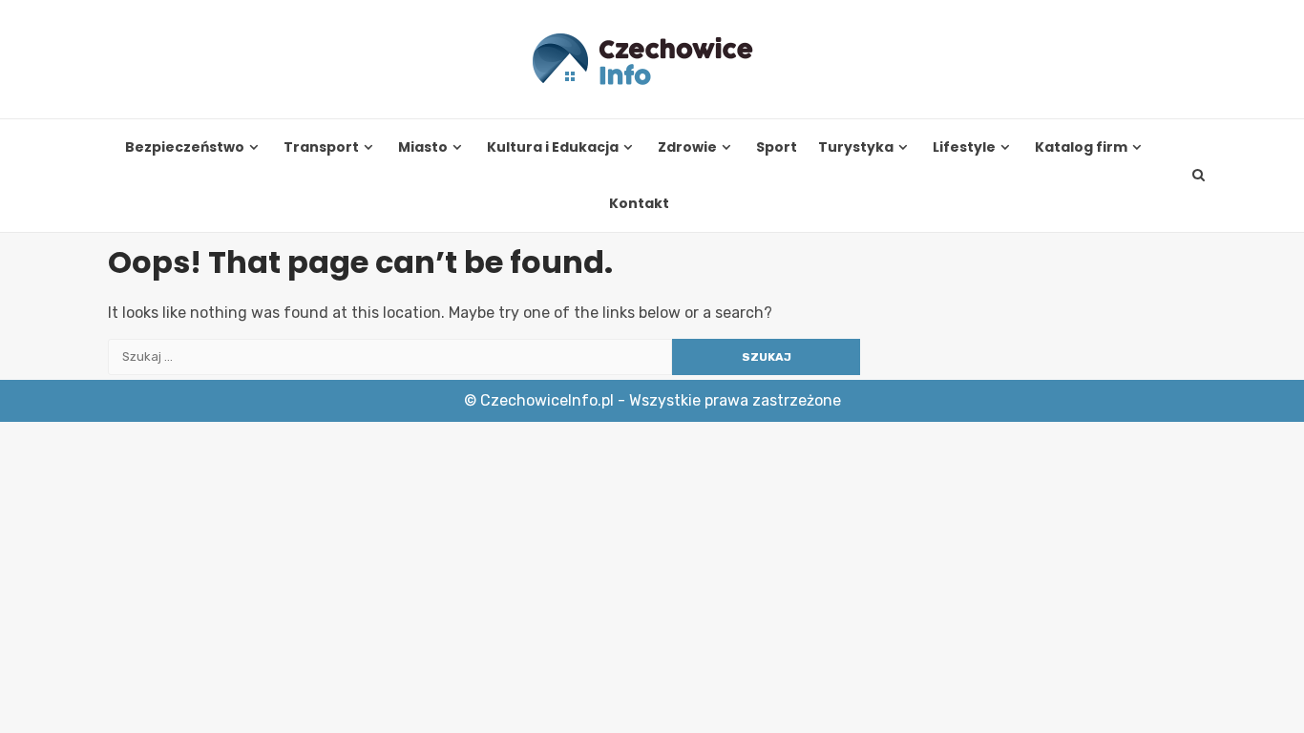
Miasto (423, 147)
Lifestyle (964, 147)
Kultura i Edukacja (553, 147)
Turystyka (856, 147)
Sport (776, 147)
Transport (321, 147)
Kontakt (639, 204)
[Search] (1198, 175)
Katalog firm (1081, 147)
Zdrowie (687, 147)
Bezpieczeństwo (184, 147)
